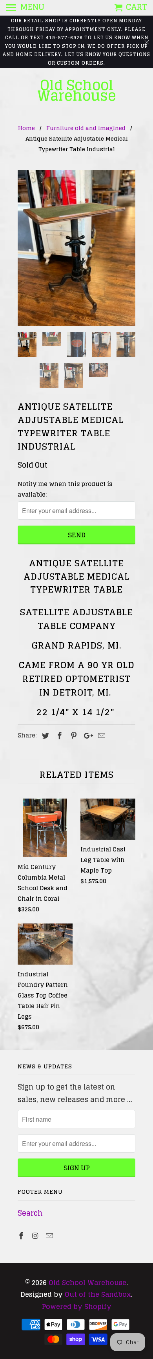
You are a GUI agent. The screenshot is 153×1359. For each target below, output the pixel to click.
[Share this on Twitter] (44, 735)
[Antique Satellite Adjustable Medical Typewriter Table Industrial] (76, 248)
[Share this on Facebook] (58, 735)
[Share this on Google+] (86, 735)
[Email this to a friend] (100, 735)
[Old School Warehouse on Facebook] (22, 1235)
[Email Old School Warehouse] (50, 1235)
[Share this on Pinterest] (72, 735)
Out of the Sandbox (98, 1294)
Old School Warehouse (76, 90)
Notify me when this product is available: (65, 489)
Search (30, 1213)
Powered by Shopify (76, 1306)
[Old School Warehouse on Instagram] (36, 1235)
